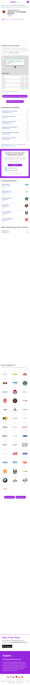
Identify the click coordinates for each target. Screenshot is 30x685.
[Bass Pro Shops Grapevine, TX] (5, 418)
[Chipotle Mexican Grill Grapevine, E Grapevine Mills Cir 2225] (15, 112)
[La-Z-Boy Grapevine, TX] (25, 418)
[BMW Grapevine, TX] (5, 480)
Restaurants (10, 15)
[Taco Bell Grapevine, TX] (15, 471)
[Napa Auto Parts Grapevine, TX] (15, 480)
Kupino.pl (19, 677)
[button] (12, 19)
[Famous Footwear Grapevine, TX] (25, 427)
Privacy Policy (14, 168)
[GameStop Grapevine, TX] (5, 436)
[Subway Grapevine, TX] (25, 471)
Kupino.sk (22, 677)
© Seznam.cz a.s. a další (24, 74)
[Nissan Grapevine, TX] (25, 480)
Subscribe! (14, 165)
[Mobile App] (7, 646)
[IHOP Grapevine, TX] (15, 383)
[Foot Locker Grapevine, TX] (15, 410)
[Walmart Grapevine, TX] (25, 392)
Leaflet (19, 74)
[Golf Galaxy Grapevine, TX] (15, 463)
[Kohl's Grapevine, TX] (5, 427)
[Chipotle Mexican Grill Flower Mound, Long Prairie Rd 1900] (15, 133)
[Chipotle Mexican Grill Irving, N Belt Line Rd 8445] (15, 138)
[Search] (28, 2)
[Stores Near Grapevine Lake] (15, 231)
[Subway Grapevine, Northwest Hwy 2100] (15, 193)
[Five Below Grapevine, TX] (5, 463)
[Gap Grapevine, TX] (25, 445)
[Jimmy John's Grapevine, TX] (15, 401)
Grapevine (14, 5)
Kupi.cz (14, 677)
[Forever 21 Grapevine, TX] (15, 445)
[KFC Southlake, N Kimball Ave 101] (15, 207)
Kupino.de (16, 677)
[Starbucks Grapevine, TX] (25, 383)
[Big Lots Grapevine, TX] (5, 445)
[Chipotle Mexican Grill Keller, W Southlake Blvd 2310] (15, 122)
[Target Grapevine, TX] (5, 401)
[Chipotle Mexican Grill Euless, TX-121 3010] (15, 117)
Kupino (2, 5)
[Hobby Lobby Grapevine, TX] (25, 463)
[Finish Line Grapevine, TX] (5, 392)
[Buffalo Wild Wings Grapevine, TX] (5, 383)
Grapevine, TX (22, 367)
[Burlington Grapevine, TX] (15, 427)
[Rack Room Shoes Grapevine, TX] (5, 471)
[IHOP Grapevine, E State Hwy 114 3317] (15, 186)
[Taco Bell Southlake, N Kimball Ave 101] (15, 213)
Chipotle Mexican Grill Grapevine (15, 61)
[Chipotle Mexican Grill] (4, 12)
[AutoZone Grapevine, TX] (5, 489)
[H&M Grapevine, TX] (15, 454)
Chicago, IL (21, 144)
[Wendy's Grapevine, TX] (15, 392)
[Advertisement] (15, 32)
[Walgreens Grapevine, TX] (5, 374)
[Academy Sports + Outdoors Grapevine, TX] (25, 410)
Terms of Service (11, 682)
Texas (10, 5)
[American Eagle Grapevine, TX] (5, 454)
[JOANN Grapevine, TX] (15, 436)
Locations (6, 5)
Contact (27, 681)
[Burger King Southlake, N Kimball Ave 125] (15, 220)
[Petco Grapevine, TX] (25, 401)
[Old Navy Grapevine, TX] (25, 436)
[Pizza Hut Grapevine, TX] (25, 374)
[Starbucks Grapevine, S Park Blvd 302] (15, 200)
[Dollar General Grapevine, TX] (15, 374)
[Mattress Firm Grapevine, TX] (15, 418)
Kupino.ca (11, 677)
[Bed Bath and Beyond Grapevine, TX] (25, 454)
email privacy (18, 172)
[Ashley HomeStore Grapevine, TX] (5, 410)
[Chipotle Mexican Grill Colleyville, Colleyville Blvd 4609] (15, 128)
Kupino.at (8, 677)
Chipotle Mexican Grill (6, 144)
